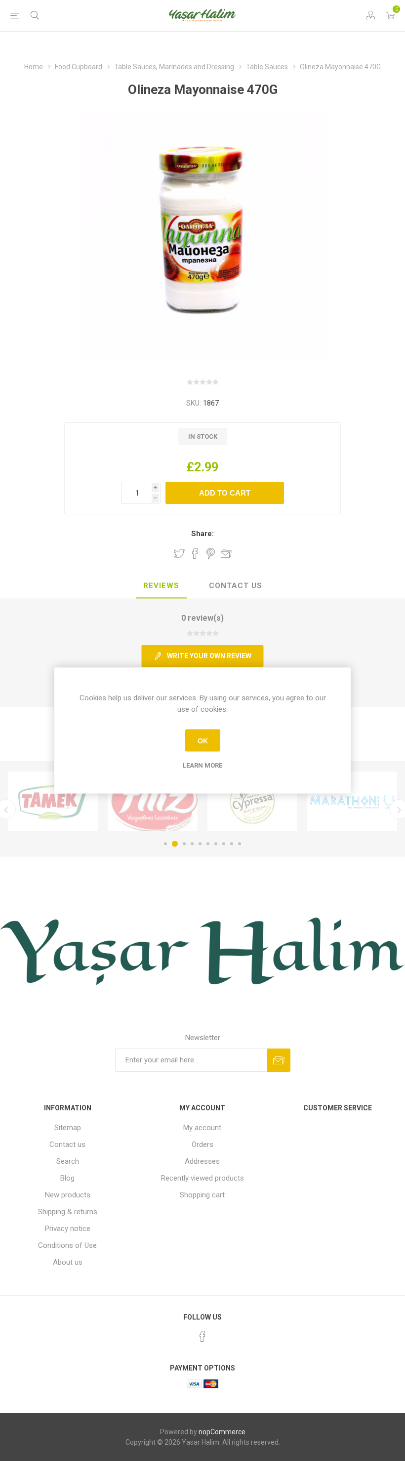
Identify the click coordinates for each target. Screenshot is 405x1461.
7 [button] (215, 843)
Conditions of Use (67, 1245)
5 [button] (200, 843)
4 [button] (192, 843)
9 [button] (231, 843)
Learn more (202, 765)
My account (202, 1127)
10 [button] (239, 843)
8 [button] (223, 843)
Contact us (67, 1144)
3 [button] (184, 843)
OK (203, 740)
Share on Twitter (179, 553)
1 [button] (165, 843)
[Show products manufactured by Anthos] (352, 801)
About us (67, 1262)
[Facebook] (202, 1336)
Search (67, 1161)
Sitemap (67, 1127)
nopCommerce (222, 1432)
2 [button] (175, 844)
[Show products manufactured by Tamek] (53, 801)
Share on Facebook (195, 553)
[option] (53, 801)
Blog (67, 1178)
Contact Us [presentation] (235, 585)
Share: (202, 533)
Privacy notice (67, 1228)
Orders (202, 1144)
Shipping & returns (67, 1211)
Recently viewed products (202, 1178)
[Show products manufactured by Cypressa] (252, 801)
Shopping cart (202, 1194)
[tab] (161, 586)
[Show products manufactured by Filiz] (153, 801)
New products (67, 1194)
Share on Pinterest (210, 553)
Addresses (202, 1161)
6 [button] (207, 843)
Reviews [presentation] (161, 585)
